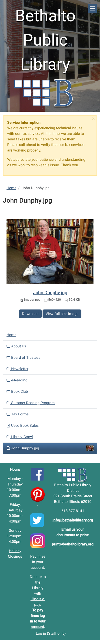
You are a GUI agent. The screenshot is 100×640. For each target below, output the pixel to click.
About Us (18, 346)
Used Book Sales (24, 425)
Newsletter (19, 369)
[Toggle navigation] (92, 8)
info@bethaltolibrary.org (73, 520)
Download (30, 314)
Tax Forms (19, 414)
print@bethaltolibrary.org (72, 544)
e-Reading (18, 380)
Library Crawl (21, 437)
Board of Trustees (25, 357)
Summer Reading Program (32, 403)
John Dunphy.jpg (50, 292)
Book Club (19, 391)
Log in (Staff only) (51, 633)
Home (11, 188)
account (37, 567)
